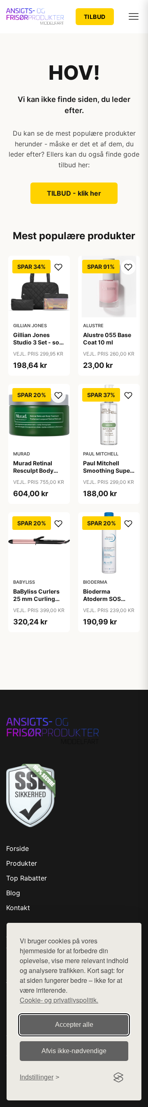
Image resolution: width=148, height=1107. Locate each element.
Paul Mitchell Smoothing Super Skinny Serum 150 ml (108, 474)
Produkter (21, 863)
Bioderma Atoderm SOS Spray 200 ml (102, 599)
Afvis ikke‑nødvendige (74, 1050)
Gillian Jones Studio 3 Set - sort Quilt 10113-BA (38, 342)
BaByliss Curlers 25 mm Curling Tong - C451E (36, 599)
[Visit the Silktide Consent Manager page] (118, 1077)
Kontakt (18, 908)
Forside (17, 848)
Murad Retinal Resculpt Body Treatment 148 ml (37, 470)
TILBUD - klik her (74, 193)
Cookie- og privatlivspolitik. (59, 1000)
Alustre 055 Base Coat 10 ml (107, 338)
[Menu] (133, 16)
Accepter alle (74, 1024)
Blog (13, 893)
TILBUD (95, 16)
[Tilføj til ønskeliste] (58, 267)
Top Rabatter (26, 878)
